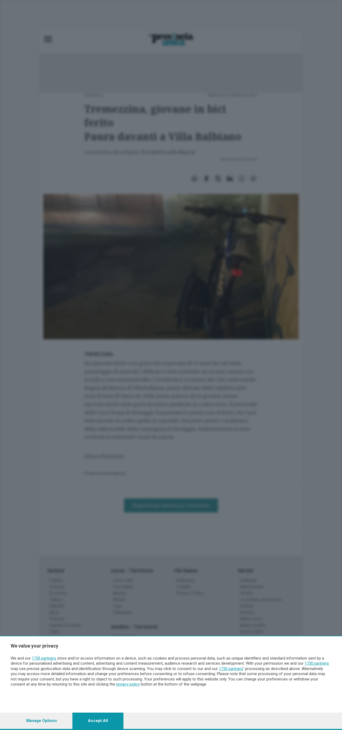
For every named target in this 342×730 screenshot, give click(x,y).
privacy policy (128, 684)
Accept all (98, 720)
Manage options (41, 720)
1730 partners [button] (44, 658)
